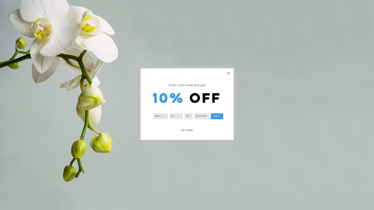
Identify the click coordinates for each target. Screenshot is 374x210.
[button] (187, 130)
